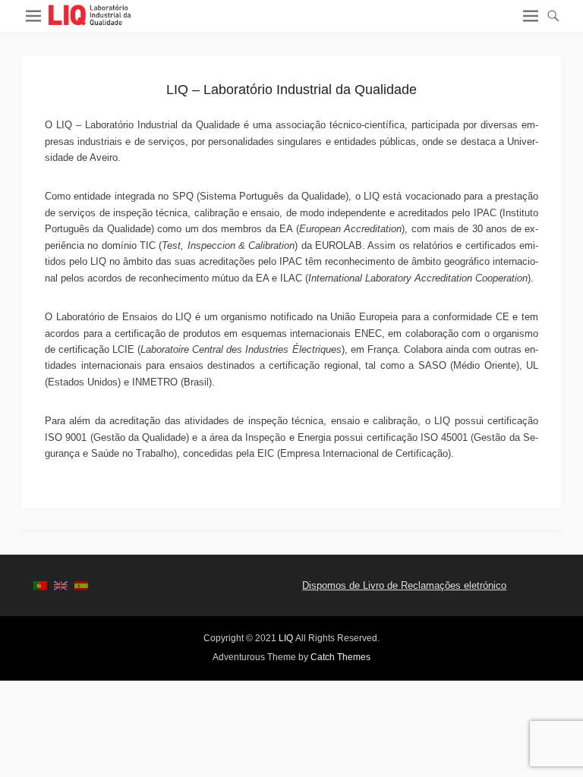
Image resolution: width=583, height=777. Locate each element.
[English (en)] (61, 585)
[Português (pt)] (40, 585)
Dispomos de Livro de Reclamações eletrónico (404, 585)
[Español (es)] (81, 585)
